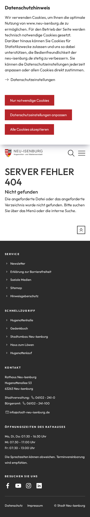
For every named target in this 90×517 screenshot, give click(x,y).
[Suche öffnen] (71, 153)
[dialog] (45, 72)
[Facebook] (8, 486)
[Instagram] (28, 486)
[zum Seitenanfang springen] (81, 230)
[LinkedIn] (39, 486)
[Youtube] (18, 486)
